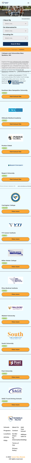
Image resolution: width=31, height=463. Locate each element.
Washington (15, 49)
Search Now (15, 44)
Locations (8, 49)
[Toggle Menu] (28, 3)
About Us (15, 427)
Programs (7, 430)
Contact (15, 430)
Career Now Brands (18, 457)
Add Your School (23, 429)
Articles (6, 437)
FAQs (5, 440)
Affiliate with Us (23, 435)
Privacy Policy (14, 449)
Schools (6, 427)
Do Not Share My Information (15, 437)
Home (3, 49)
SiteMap (24, 440)
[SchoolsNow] (15, 419)
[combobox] (15, 23)
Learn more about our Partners (24, 71)
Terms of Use (15, 444)
